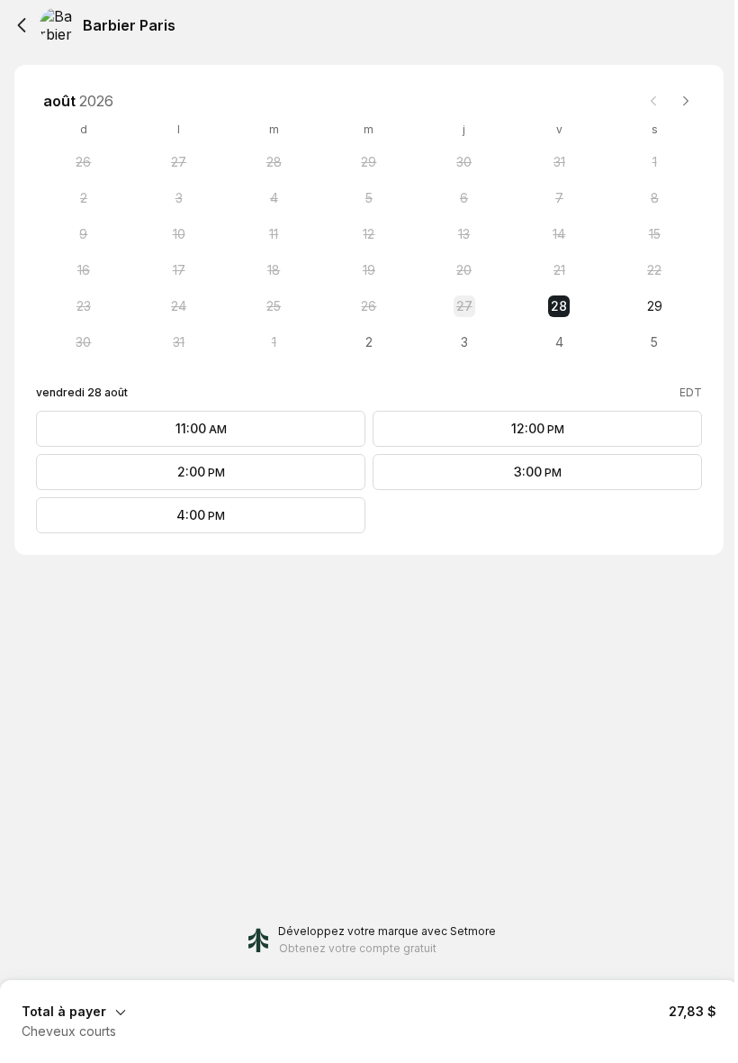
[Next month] (685, 100)
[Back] (22, 25)
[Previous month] (653, 100)
